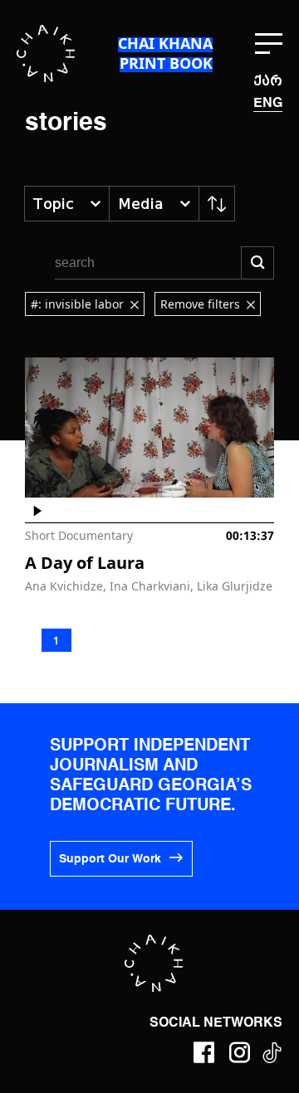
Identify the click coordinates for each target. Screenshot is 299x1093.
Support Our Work (110, 859)
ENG (267, 103)
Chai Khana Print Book (165, 53)
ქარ (267, 81)
